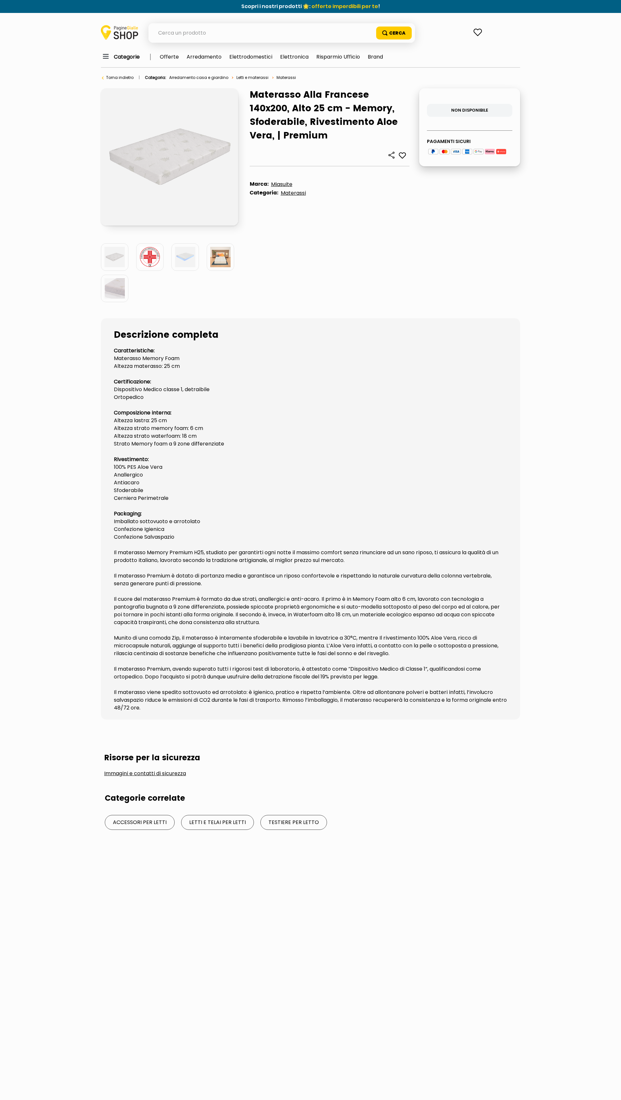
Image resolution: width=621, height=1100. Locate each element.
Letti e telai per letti (217, 822)
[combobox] (281, 33)
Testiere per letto (293, 822)
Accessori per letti (140, 822)
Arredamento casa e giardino (198, 77)
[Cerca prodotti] (394, 33)
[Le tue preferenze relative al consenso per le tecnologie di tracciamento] (610, 1089)
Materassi (286, 77)
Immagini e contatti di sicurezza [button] (145, 773)
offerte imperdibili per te (344, 6)
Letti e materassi (252, 77)
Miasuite (281, 184)
